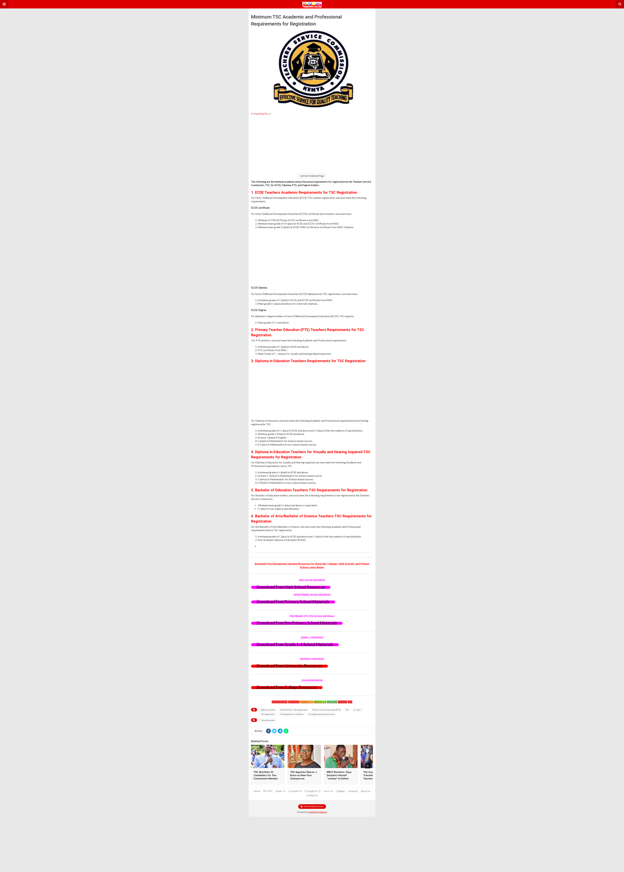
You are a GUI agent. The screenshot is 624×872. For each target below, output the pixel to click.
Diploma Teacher (268, 710)
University (353, 791)
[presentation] (367, 766)
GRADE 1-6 (319, 701)
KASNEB (342, 701)
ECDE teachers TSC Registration (294, 710)
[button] (4, 4)
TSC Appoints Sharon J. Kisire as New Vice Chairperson (303, 775)
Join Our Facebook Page (312, 176)
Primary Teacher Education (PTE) (326, 710)
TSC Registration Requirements (321, 714)
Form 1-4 (328, 791)
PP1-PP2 (332, 701)
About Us (365, 791)
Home (257, 791)
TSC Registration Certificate (292, 714)
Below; (320, 567)
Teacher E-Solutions (318, 812)
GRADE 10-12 (279, 701)
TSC (347, 710)
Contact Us (312, 795)
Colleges (340, 791)
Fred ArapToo (261, 113)
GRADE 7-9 (306, 701)
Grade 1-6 (280, 791)
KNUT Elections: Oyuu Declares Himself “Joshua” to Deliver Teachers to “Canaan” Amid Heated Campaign (340, 779)
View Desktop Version (313, 806)
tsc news (357, 710)
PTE (350, 701)
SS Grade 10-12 (312, 791)
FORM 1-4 (294, 701)
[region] (312, 145)
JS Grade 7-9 (294, 791)
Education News (268, 720)
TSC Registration (268, 714)
